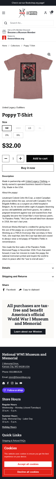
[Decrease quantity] (5, 158)
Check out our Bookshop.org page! (28, 3)
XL (40, 128)
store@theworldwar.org (19, 377)
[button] (51, 13)
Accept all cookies (28, 464)
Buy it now (28, 167)
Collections (15, 46)
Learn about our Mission (28, 331)
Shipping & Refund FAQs (14, 441)
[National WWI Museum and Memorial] (28, 13)
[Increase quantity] (20, 158)
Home (4, 46)
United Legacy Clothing (36, 181)
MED (18, 128)
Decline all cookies (28, 472)
